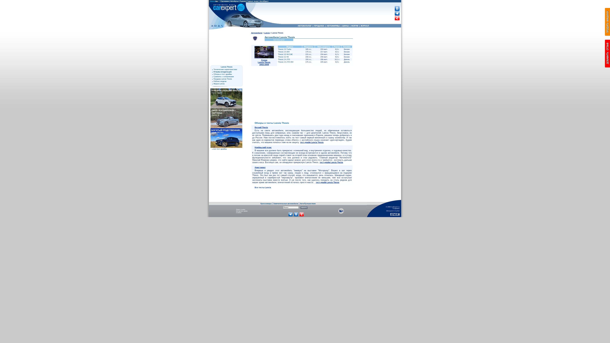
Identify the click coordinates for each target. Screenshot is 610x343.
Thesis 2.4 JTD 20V (285, 62)
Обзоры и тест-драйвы (223, 74)
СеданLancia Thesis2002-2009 (264, 62)
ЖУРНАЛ (364, 26)
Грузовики (225, 1)
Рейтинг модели (220, 81)
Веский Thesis (261, 127)
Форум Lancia (219, 84)
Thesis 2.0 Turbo (284, 49)
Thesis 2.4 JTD (284, 59)
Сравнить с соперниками (224, 76)
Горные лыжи (252, 1)
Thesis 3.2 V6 (283, 57)
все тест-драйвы (220, 149)
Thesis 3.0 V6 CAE (285, 54)
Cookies (238, 212)
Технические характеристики (225, 69)
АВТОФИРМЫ (333, 26)
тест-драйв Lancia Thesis (312, 142)
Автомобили (256, 33)
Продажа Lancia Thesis (223, 79)
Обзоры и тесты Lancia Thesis (272, 123)
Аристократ (260, 167)
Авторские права (241, 211)
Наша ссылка (240, 209)
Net (214, 1)
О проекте (396, 208)
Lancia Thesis (226, 67)
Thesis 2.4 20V (284, 52)
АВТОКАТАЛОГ (304, 26)
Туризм (243, 1)
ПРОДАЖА (319, 26)
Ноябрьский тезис (263, 147)
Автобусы (234, 1)
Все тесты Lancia (263, 187)
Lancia (267, 33)
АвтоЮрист (264, 1)
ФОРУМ (355, 26)
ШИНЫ (345, 26)
